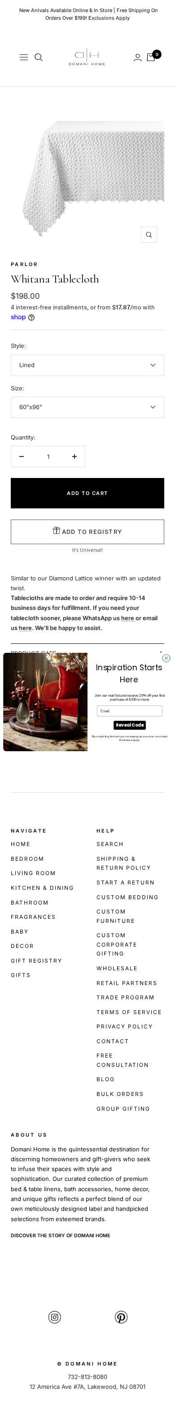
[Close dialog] (166, 658)
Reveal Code (130, 725)
